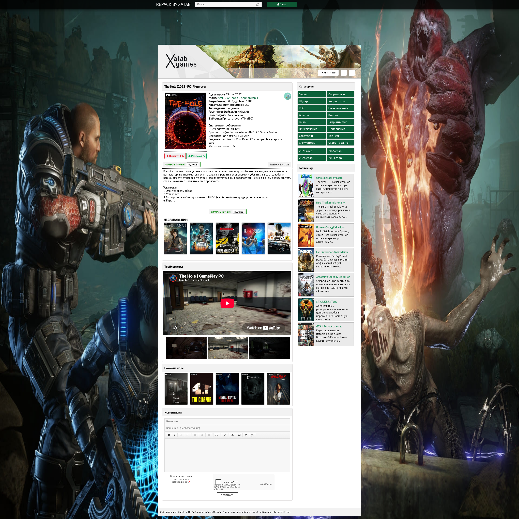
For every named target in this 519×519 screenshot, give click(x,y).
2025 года (335, 151)
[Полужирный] (169, 435)
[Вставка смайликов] (216, 435)
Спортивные (336, 94)
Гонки (302, 122)
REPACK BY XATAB (173, 4)
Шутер (303, 101)
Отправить (227, 495)
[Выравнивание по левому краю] (195, 435)
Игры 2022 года (228, 97)
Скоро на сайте (338, 142)
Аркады (304, 115)
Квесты (333, 115)
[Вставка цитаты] (239, 435)
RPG (301, 108)
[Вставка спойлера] (252, 435)
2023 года (335, 157)
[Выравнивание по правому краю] (208, 435)
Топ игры (334, 135)
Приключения (308, 128)
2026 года (305, 151)
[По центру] (202, 435)
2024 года (306, 157)
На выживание (338, 108)
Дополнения (336, 128)
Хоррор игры (249, 97)
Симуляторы (307, 142)
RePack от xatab (182, 61)
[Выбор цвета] (224, 435)
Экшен (303, 94)
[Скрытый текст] (232, 435)
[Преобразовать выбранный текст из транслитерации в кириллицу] (245, 435)
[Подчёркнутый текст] (180, 435)
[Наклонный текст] (175, 435)
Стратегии (306, 135)
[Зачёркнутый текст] (187, 435)
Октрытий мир (337, 122)
